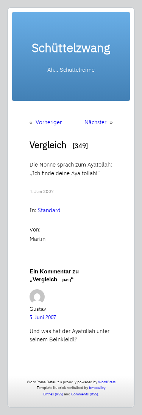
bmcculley (97, 387)
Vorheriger (49, 122)
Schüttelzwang (71, 48)
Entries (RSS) (53, 393)
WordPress (106, 381)
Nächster (95, 122)
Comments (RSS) (84, 393)
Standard (49, 210)
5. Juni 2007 (43, 317)
